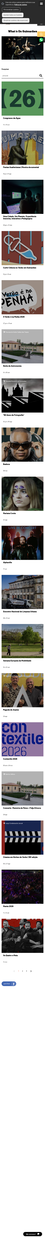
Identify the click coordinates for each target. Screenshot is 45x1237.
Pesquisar (5, 69)
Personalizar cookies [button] (11, 9)
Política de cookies (20, 5)
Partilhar (7, 984)
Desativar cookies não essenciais (16, 20)
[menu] (41, 3)
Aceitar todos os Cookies (13, 15)
